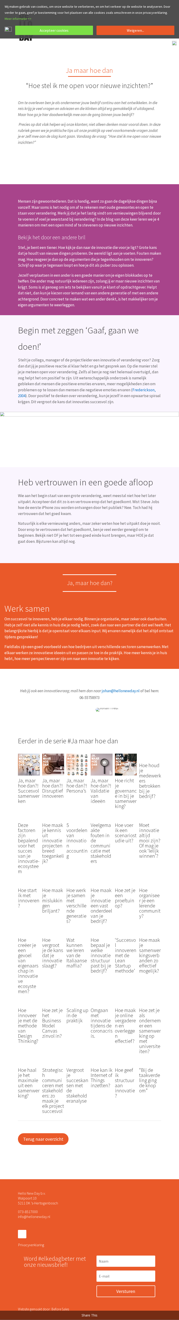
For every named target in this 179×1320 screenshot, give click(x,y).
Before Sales (60, 1309)
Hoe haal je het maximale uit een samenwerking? (29, 1083)
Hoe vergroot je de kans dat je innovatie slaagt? (52, 953)
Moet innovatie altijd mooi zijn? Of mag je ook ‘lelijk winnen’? (149, 840)
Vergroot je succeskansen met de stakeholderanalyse (77, 1085)
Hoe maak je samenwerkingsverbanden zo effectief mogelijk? (150, 955)
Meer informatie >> (18, 19)
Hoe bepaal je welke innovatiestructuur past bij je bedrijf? (101, 955)
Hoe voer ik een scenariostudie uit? (126, 833)
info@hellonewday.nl (34, 1216)
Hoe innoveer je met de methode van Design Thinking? (28, 1025)
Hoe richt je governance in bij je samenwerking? (126, 793)
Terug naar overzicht (43, 1139)
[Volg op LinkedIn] (22, 1234)
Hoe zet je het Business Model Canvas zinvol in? (52, 1023)
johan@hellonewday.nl (121, 690)
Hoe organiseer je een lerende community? (150, 903)
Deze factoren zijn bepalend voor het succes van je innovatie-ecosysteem (29, 848)
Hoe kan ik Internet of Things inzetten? (101, 1078)
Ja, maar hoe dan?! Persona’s (76, 785)
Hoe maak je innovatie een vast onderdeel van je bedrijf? (101, 905)
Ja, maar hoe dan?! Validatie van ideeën (101, 790)
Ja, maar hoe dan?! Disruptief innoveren (53, 788)
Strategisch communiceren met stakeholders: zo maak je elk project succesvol (53, 1090)
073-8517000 (28, 1211)
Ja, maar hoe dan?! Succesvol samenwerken (29, 790)
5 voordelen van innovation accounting (77, 840)
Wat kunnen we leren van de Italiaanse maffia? (76, 953)
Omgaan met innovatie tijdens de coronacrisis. (102, 1023)
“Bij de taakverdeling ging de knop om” (149, 1080)
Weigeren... (135, 30)
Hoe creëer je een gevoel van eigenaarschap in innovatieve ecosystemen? (28, 966)
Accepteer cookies (54, 30)
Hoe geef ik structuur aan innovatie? (125, 1083)
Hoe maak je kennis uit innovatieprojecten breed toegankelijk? (53, 843)
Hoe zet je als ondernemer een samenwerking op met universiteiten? (150, 1031)
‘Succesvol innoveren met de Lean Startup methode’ (125, 955)
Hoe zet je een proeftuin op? (125, 898)
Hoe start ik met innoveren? (28, 898)
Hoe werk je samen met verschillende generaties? (76, 905)
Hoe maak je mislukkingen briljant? (52, 900)
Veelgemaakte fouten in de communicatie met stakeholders (101, 843)
